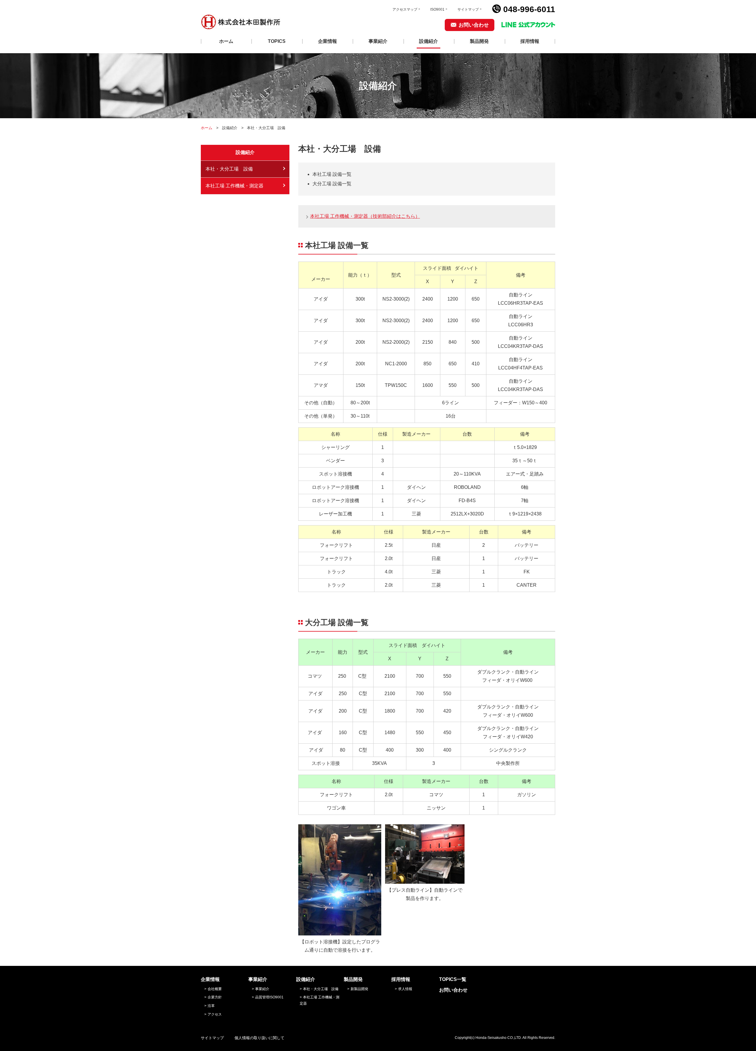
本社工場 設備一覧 (331, 174)
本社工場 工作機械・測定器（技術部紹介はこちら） (365, 216)
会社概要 (215, 989)
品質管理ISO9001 (269, 997)
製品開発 (479, 41)
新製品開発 (359, 989)
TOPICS (277, 41)
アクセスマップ (404, 9)
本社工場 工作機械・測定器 (234, 185)
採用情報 (529, 41)
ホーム (226, 41)
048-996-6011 (529, 9)
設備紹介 (428, 41)
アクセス (215, 1014)
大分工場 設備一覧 (331, 183)
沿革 (211, 1006)
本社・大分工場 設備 (229, 168)
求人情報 (405, 989)
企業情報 (327, 41)
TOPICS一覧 (452, 979)
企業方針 (215, 997)
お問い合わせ (474, 25)
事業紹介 (378, 41)
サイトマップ (468, 9)
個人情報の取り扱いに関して (259, 1038)
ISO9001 (437, 9)
